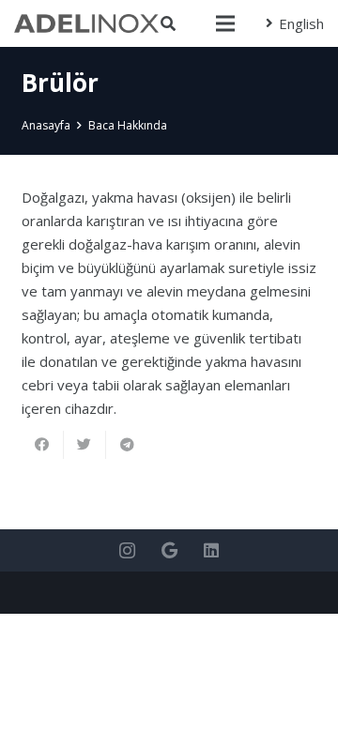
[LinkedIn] (212, 550)
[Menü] (225, 23)
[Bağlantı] (86, 23)
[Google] (169, 550)
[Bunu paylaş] (43, 445)
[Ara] (168, 23)
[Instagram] (127, 550)
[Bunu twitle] (85, 445)
